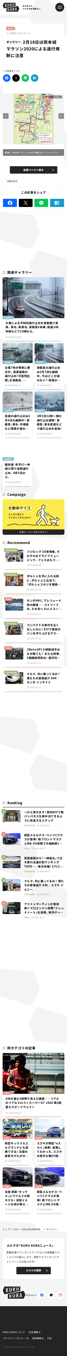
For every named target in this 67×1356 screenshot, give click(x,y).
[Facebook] (6, 78)
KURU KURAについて (14, 1332)
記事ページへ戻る (33, 170)
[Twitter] (16, 78)
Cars (15, 1229)
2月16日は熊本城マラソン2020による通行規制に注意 (32, 1229)
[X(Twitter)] (51, 1295)
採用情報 (37, 1338)
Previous (6, 116)
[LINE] (25, 78)
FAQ (49, 1338)
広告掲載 (33, 1332)
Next (61, 116)
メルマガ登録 (33, 1270)
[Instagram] (60, 1295)
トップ (6, 1229)
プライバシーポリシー (14, 1338)
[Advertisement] (33, 721)
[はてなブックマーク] (34, 78)
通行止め (13, 181)
